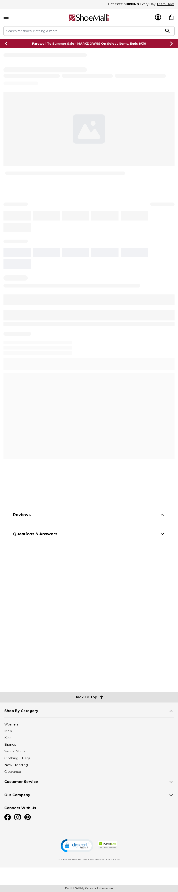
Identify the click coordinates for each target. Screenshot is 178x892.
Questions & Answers (35, 534)
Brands (10, 744)
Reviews (22, 514)
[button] (77, 845)
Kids (7, 738)
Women (11, 724)
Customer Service (21, 782)
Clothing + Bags (17, 758)
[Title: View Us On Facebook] (7, 817)
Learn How (165, 4)
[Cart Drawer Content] (171, 17)
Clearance (12, 771)
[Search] (168, 31)
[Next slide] (171, 43)
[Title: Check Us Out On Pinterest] (27, 817)
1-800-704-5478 (93, 859)
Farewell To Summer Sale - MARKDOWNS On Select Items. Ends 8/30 (89, 44)
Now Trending (16, 765)
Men (8, 731)
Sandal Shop (14, 751)
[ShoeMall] (89, 17)
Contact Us (113, 859)
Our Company (17, 795)
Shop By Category (21, 711)
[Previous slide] (6, 43)
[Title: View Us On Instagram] (17, 817)
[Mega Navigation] (6, 17)
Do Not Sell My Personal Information (89, 888)
